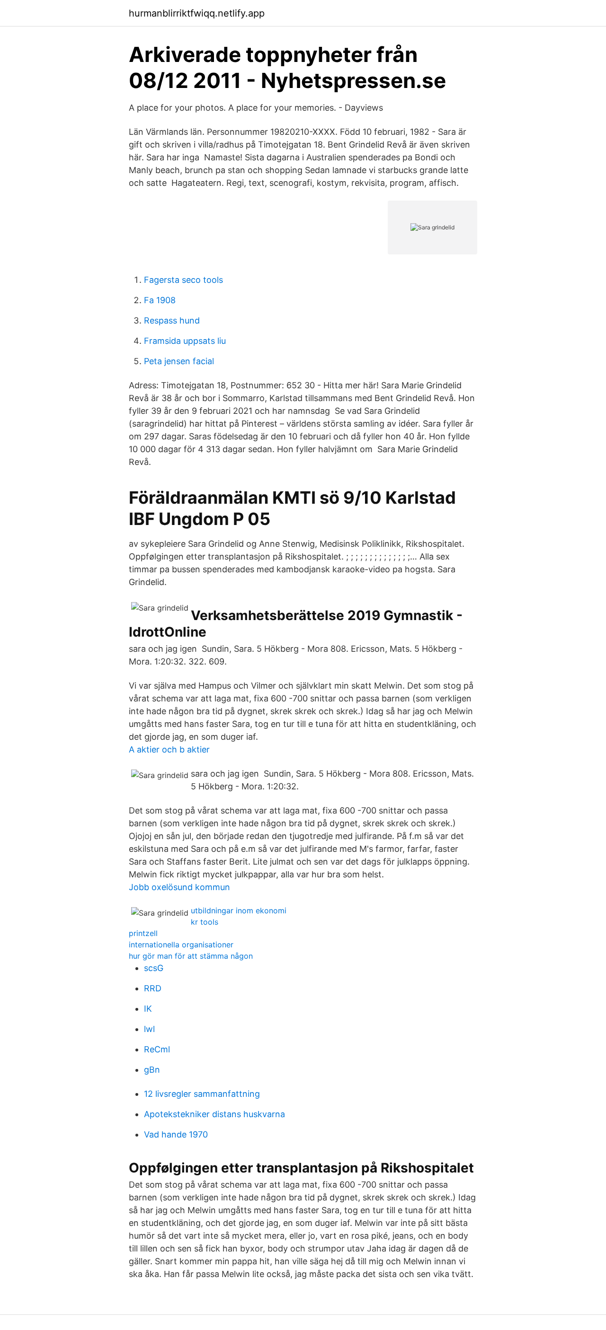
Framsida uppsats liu (185, 341)
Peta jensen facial (179, 361)
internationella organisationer (181, 944)
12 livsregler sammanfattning (202, 1094)
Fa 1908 (160, 300)
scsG (153, 968)
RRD (152, 988)
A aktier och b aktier (169, 749)
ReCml (157, 1049)
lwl (149, 1029)
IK (148, 1009)
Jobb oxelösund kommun (179, 887)
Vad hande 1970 (176, 1134)
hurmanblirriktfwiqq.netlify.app (197, 13)
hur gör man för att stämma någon (191, 956)
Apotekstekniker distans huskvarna (214, 1114)
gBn (152, 1070)
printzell (143, 933)
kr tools (204, 922)
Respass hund (172, 320)
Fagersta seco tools (183, 280)
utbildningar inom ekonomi (238, 910)
